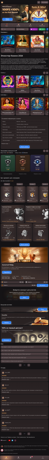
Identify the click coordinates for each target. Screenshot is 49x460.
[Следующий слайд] (47, 32)
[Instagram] (15, 440)
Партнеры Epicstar (31, 437)
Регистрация (44, 2)
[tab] (7, 25)
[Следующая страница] (28, 434)
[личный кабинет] (38, 2)
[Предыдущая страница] (20, 434)
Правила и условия (12, 437)
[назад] (20, 365)
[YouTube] (9, 440)
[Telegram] (12, 440)
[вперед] (28, 365)
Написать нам (4, 437)
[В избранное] (13, 36)
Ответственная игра (21, 437)
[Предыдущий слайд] (44, 32)
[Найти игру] (2, 29)
